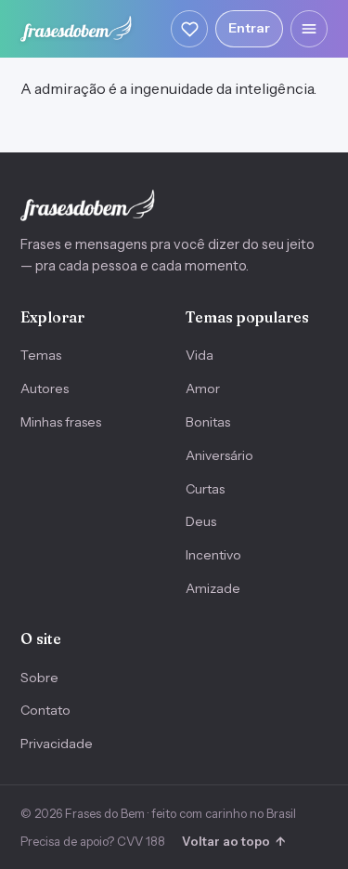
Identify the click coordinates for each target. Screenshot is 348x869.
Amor (203, 388)
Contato (45, 710)
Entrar (249, 28)
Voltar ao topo (233, 841)
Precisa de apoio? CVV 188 (92, 841)
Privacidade (56, 743)
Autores (44, 388)
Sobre (39, 677)
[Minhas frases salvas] (189, 28)
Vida (199, 355)
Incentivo (213, 554)
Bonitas (208, 422)
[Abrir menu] (309, 28)
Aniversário (219, 455)
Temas (40, 355)
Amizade (213, 588)
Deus (201, 521)
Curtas (205, 489)
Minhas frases (60, 422)
